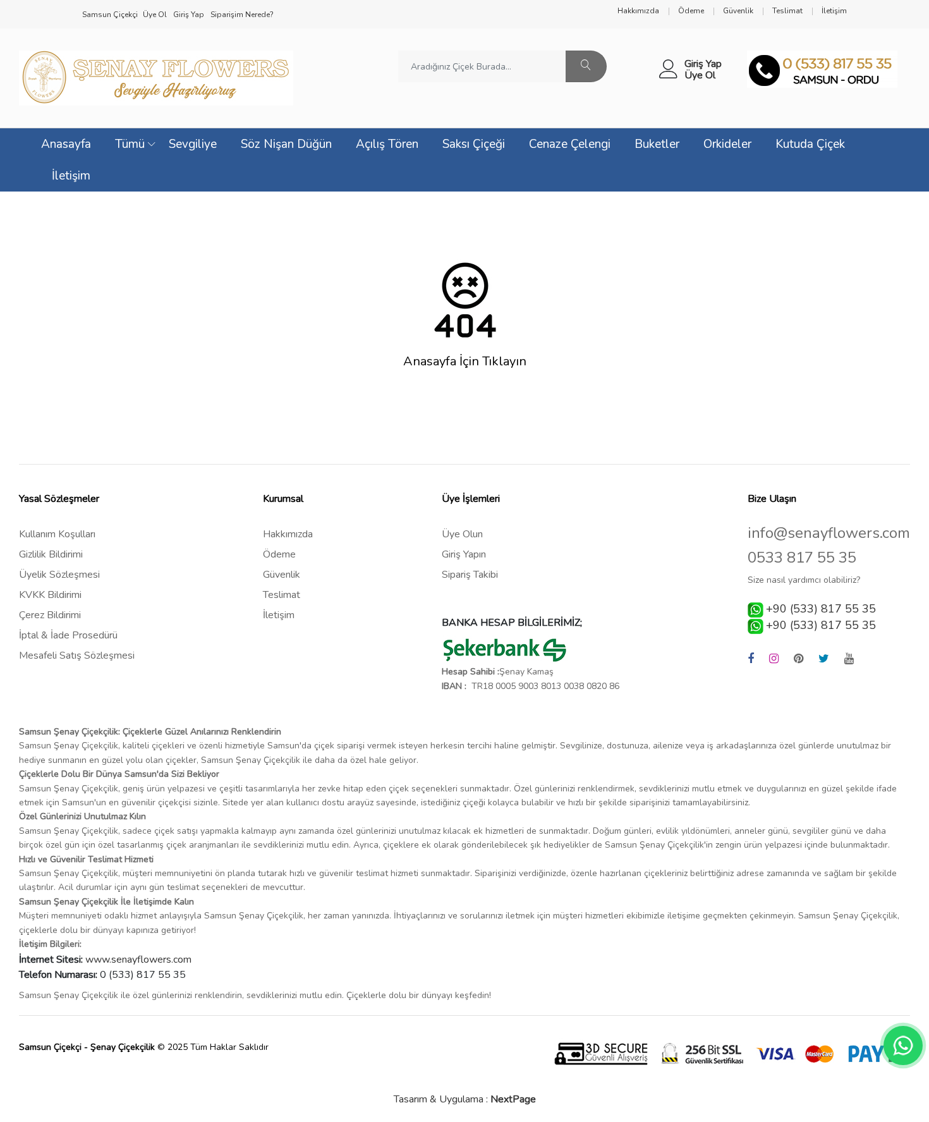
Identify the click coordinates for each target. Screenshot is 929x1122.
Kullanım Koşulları (57, 534)
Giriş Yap (703, 64)
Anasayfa (66, 144)
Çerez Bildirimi (50, 615)
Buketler (657, 144)
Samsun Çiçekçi (110, 14)
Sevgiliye (193, 144)
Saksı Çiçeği (473, 144)
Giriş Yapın (464, 554)
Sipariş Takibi (470, 574)
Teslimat (281, 594)
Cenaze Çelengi (569, 144)
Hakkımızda (288, 534)
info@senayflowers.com (829, 533)
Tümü (130, 144)
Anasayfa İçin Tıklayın (464, 361)
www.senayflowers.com (138, 960)
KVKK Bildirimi (50, 594)
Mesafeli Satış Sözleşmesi (77, 655)
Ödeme (279, 554)
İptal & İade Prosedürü (68, 635)
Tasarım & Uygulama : (465, 1099)
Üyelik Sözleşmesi (59, 574)
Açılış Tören (387, 144)
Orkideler (727, 144)
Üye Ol (699, 75)
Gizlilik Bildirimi (51, 554)
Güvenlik (281, 574)
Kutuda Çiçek (810, 144)
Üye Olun (462, 534)
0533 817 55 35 (802, 558)
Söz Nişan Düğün (286, 144)
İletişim (71, 176)
